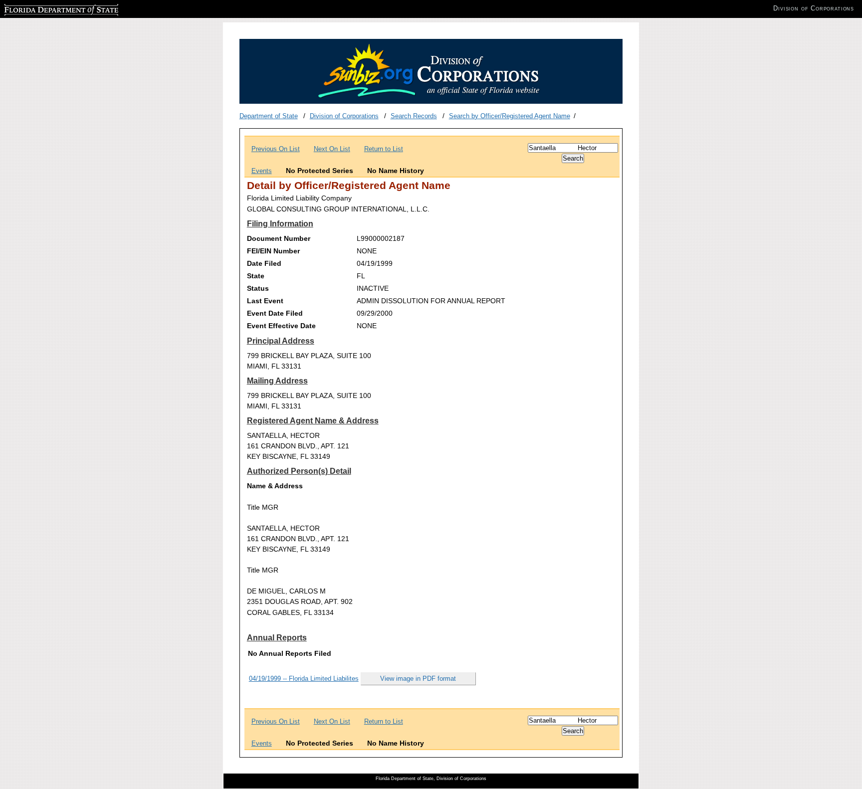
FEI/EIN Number (273, 251)
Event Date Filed (275, 313)
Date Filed (264, 263)
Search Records (414, 116)
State (255, 276)
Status (258, 288)
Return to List (383, 149)
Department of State (268, 116)
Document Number (278, 238)
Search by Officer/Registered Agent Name (509, 116)
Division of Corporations (344, 116)
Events (261, 171)
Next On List (332, 149)
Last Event (265, 301)
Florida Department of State (44, 8)
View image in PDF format (418, 678)
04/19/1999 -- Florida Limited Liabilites (304, 678)
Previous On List (275, 149)
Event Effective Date (281, 326)
